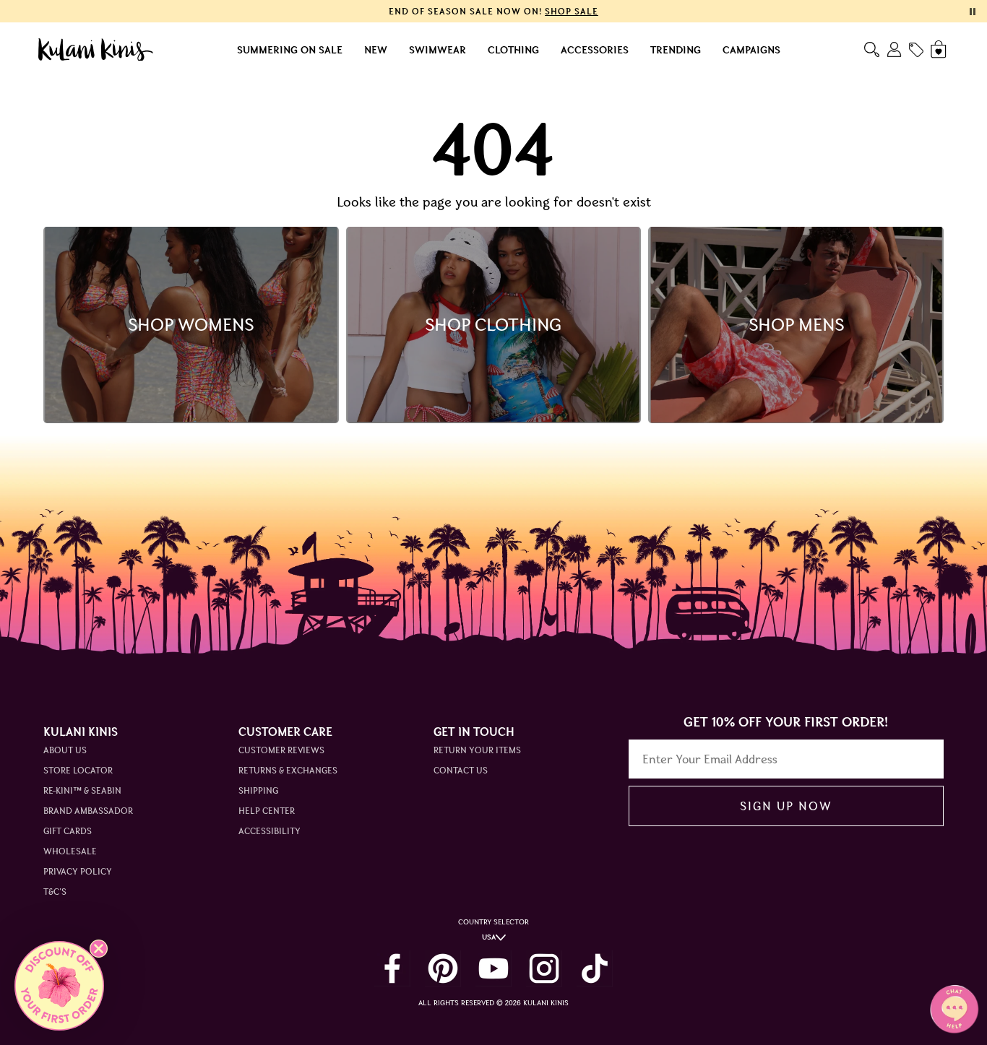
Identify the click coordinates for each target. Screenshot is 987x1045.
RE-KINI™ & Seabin (82, 790)
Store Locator (78, 770)
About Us (65, 750)
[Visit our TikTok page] (595, 968)
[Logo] (95, 49)
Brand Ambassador (88, 810)
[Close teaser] (99, 949)
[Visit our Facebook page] (392, 968)
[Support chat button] (954, 1009)
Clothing (513, 49)
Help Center (266, 810)
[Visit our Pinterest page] (443, 968)
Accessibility (269, 830)
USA (489, 937)
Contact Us (461, 770)
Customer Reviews (281, 750)
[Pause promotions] (972, 11)
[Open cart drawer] (940, 49)
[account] (894, 49)
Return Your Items (477, 750)
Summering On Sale (289, 49)
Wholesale (70, 851)
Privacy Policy (77, 871)
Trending (675, 49)
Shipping (258, 790)
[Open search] (871, 49)
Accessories (595, 49)
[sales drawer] (916, 50)
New (375, 49)
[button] (59, 986)
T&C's (54, 891)
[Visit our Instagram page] (544, 968)
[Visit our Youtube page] (493, 968)
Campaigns (751, 49)
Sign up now (786, 806)
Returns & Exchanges (287, 770)
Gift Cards (67, 830)
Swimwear (437, 49)
